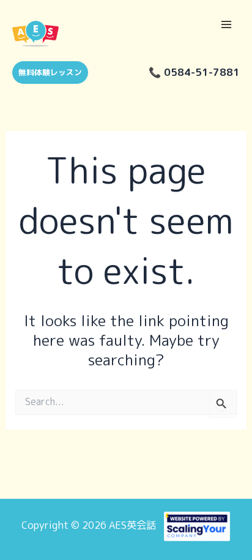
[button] (45, 72)
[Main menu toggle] (226, 25)
